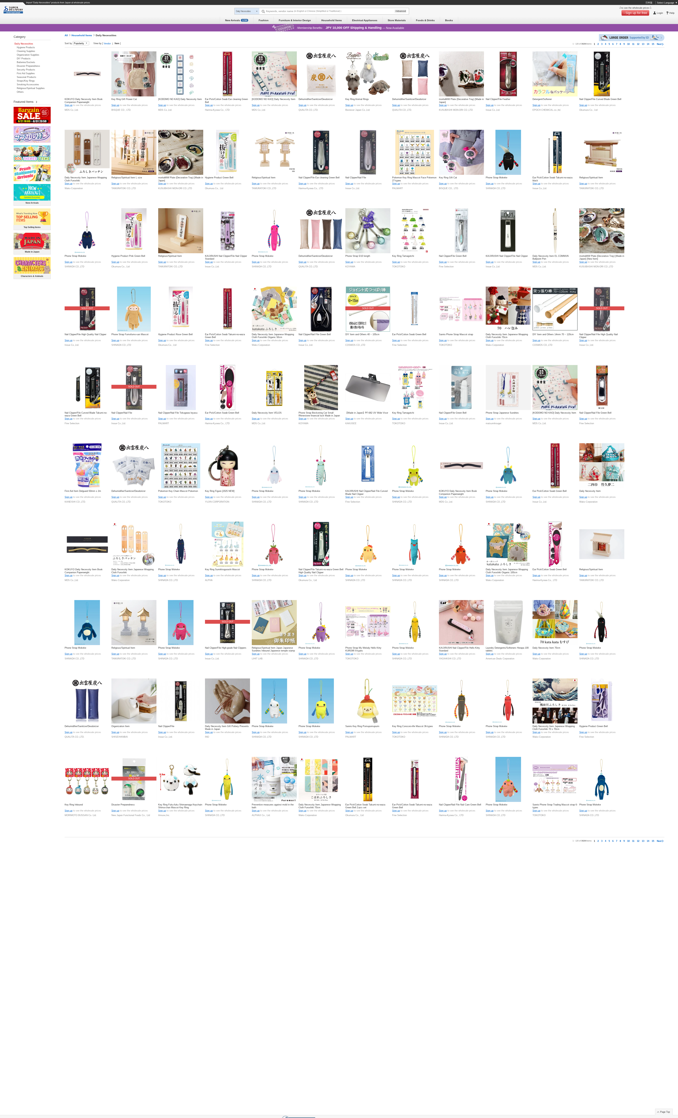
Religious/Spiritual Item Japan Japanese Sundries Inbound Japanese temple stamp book (273, 649)
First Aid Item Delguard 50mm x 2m (83, 491)
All (66, 35)
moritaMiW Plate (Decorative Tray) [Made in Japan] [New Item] (601, 257)
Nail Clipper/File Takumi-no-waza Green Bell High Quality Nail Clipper (321, 571)
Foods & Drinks (425, 20)
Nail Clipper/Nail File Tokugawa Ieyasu (177, 412)
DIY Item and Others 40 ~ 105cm (362, 334)
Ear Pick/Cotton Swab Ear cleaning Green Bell (226, 100)
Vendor (107, 43)
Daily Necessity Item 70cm (546, 648)
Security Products (26, 69)
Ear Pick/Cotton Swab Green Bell (409, 334)
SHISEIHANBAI (119, 737)
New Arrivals (236, 20)
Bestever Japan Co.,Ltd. (357, 110)
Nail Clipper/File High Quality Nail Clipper (85, 334)
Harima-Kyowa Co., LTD (217, 110)
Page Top (665, 1112)
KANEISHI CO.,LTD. (75, 501)
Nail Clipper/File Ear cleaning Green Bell (319, 177)
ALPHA (209, 580)
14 (648, 44)
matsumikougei (493, 423)
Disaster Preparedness (28, 66)
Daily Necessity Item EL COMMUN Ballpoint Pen (551, 257)
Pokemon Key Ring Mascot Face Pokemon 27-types (414, 179)
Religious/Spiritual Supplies (31, 88)
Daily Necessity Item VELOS (267, 412)
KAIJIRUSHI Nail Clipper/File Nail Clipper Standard (226, 257)
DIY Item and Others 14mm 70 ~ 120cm (553, 334)
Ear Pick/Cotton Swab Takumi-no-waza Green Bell (225, 336)
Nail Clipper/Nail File (355, 177)
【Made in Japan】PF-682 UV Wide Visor (366, 412)
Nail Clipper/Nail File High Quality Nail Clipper (598, 336)
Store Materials (397, 20)
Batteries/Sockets (26, 62)
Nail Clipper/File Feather (498, 99)
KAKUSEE (350, 423)
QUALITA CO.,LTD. (308, 110)
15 (653, 44)
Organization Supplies (28, 55)
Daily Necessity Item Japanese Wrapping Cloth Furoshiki (86, 179)
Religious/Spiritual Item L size (126, 177)
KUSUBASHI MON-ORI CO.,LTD (456, 110)
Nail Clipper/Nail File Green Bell (315, 334)
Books (449, 20)
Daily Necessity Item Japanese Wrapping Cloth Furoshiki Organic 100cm (507, 571)
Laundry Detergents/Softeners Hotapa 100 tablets (507, 649)
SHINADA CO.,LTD (495, 188)
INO (207, 737)
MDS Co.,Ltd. (72, 110)
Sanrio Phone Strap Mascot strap (456, 334)
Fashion (264, 20)
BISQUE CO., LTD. (121, 110)
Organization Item (120, 726)
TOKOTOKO (398, 266)
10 (628, 44)
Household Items (331, 20)
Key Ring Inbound (74, 804)
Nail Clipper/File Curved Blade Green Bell (600, 99)
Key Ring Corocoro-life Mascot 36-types (412, 726)
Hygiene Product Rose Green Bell (175, 334)
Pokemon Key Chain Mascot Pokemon (178, 491)
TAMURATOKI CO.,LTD (123, 188)
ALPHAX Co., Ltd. (261, 815)
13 (643, 44)
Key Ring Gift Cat (448, 177)
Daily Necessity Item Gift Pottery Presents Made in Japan (227, 727)
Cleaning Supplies (26, 51)
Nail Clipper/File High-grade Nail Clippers (225, 648)
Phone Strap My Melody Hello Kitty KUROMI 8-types (363, 649)
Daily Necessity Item (590, 491)
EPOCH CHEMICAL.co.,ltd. (547, 110)
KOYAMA (350, 266)
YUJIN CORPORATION (217, 501)
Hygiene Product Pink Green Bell (128, 256)
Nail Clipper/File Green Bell (452, 256)
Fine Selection (446, 266)
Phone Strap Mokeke (496, 177)
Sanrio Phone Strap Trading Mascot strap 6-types (555, 806)
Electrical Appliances (364, 20)
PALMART (397, 188)
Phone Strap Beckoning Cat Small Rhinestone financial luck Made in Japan (319, 414)
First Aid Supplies (26, 73)
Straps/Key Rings (26, 80)
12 (638, 44)
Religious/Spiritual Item (263, 177)
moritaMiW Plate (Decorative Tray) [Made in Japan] (461, 100)
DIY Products (24, 58)
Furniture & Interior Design (295, 20)
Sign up (68, 105)
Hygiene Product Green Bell (219, 177)
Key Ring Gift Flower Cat (124, 99)
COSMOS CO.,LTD (355, 345)
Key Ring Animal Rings (357, 99)
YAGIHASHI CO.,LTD (450, 658)
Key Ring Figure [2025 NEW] (219, 491)
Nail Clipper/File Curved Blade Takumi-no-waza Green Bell (86, 414)
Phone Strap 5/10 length (357, 256)
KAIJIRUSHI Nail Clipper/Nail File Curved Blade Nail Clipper (366, 492)
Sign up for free (636, 13)
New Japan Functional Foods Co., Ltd (130, 815)
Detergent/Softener (542, 99)
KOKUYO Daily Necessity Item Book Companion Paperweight (84, 100)
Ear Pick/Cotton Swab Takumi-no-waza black (552, 179)
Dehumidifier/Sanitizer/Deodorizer (316, 99)
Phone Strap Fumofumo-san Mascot (129, 334)
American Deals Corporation (500, 658)
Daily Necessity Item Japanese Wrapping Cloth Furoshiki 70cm (507, 336)
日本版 (649, 2)
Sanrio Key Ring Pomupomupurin (362, 726)
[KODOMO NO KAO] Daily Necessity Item (180, 99)
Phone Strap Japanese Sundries (502, 412)
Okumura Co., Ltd (588, 110)
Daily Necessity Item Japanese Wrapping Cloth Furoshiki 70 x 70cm (554, 727)
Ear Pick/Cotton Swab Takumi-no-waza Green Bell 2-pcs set (365, 806)
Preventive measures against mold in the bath (273, 806)
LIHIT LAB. (257, 658)
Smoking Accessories (28, 84)
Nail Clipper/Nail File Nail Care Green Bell (460, 804)
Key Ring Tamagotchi (403, 256)
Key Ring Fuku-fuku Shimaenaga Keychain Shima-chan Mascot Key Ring (180, 806)
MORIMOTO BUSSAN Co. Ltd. (81, 815)
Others (20, 92)
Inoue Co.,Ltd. (493, 110)
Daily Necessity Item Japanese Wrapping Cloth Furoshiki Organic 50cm (273, 336)
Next (659, 44)
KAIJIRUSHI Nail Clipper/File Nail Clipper (507, 256)
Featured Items (24, 101)
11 (633, 44)
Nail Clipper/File (166, 726)
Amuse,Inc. (164, 815)
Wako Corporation (74, 188)
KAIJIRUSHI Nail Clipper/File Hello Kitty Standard (459, 649)
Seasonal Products (26, 77)
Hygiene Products (26, 47)
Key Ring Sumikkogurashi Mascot (222, 569)
